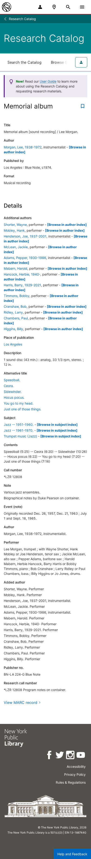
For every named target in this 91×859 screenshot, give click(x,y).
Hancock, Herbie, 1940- (22, 274)
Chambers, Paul (16, 318)
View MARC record (20, 702)
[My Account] (40, 7)
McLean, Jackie (16, 247)
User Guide (48, 81)
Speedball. (12, 380)
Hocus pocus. (14, 397)
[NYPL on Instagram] (70, 756)
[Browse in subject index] (57, 424)
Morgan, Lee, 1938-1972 (23, 147)
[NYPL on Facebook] (49, 756)
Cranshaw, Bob (15, 306)
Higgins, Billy (13, 329)
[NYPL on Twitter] (60, 756)
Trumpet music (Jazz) (20, 436)
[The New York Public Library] (6, 7)
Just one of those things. (22, 409)
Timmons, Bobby (16, 296)
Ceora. (9, 386)
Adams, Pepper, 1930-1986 (25, 258)
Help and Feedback (72, 854)
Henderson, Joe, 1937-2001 (25, 236)
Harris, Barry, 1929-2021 (22, 285)
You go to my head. (18, 403)
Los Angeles (13, 344)
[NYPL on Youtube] (81, 756)
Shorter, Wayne (15, 225)
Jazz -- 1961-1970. (18, 430)
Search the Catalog (24, 62)
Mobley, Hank (14, 230)
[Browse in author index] (67, 225)
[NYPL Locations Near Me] (54, 7)
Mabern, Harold (15, 268)
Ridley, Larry (13, 312)
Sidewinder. (12, 392)
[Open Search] (68, 7)
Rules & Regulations (71, 782)
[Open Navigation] (82, 7)
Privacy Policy (75, 774)
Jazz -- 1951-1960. (19, 424)
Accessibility (76, 766)
